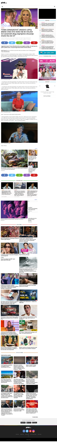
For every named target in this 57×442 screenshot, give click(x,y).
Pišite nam (39, 434)
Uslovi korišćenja (33, 434)
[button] (2, 187)
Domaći (2, 27)
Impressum (27, 434)
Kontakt (17, 434)
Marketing (22, 434)
